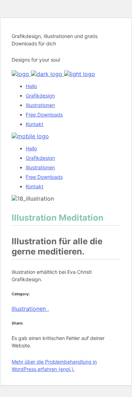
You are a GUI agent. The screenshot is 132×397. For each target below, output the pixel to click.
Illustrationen (30, 308)
